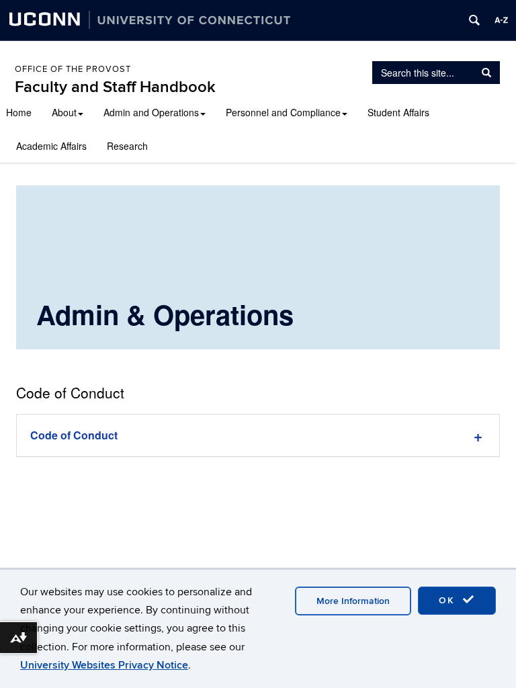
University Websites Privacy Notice (104, 665)
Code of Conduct (74, 435)
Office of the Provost (73, 69)
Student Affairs (398, 112)
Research (127, 146)
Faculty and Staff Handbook (115, 87)
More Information (353, 601)
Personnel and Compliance (283, 112)
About (64, 112)
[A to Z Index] (501, 20)
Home (19, 112)
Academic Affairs (51, 146)
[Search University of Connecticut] (474, 20)
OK (449, 600)
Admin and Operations (151, 112)
